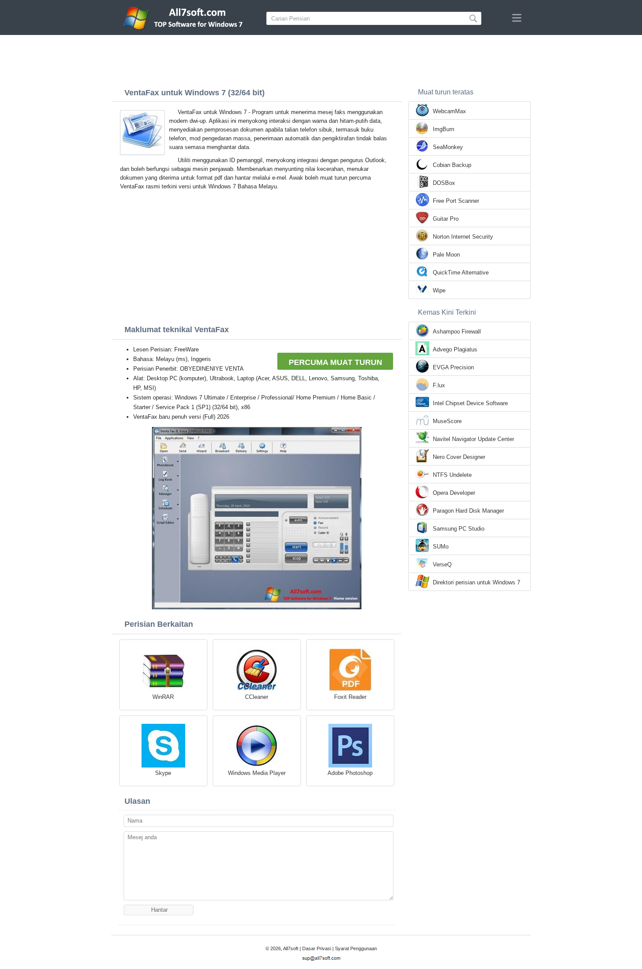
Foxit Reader (350, 697)
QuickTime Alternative (461, 272)
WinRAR (163, 697)
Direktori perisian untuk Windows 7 (476, 582)
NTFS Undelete (452, 475)
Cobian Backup (452, 165)
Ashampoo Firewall (457, 331)
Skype (163, 773)
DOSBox (444, 183)
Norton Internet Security (463, 236)
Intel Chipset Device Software (470, 403)
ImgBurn (443, 129)
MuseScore (447, 421)
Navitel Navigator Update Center (473, 439)
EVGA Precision (453, 367)
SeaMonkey (448, 147)
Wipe (439, 290)
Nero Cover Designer (459, 457)
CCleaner (256, 697)
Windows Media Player (257, 773)
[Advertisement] (321, 59)
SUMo (441, 546)
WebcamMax (449, 111)
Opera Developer (454, 493)
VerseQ (442, 564)
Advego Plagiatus (455, 349)
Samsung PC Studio (458, 528)
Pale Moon (446, 254)
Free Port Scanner (456, 201)
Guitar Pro (446, 218)
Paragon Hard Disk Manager (468, 510)
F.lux (439, 385)
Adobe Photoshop (350, 773)
